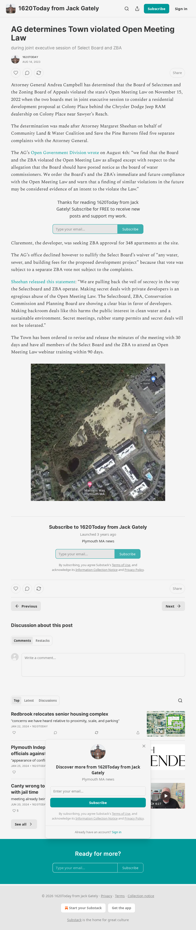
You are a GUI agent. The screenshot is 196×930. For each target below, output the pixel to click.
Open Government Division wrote (65, 152)
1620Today (30, 57)
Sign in (181, 8)
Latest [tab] (29, 700)
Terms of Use (121, 813)
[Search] (126, 8)
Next (170, 606)
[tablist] (31, 640)
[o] (166, 796)
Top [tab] (16, 700)
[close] (144, 746)
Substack (74, 920)
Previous (29, 606)
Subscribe (156, 8)
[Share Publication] (137, 8)
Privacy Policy (134, 818)
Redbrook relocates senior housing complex (59, 714)
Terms (120, 896)
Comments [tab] (22, 640)
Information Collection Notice (97, 818)
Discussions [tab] (48, 700)
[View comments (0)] (27, 73)
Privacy (106, 896)
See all (21, 824)
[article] (98, 724)
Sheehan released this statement (43, 281)
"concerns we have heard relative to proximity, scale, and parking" (65, 720)
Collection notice (141, 896)
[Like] (16, 73)
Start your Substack (85, 908)
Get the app (121, 908)
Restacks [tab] (42, 640)
